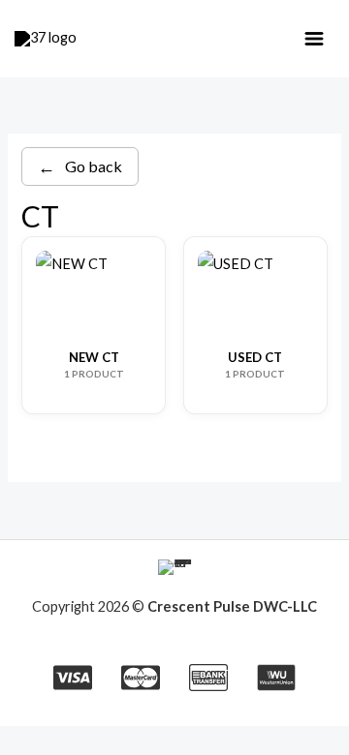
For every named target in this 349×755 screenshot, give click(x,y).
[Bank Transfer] (208, 677)
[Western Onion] (276, 677)
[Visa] (72, 677)
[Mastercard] (140, 677)
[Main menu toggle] (314, 38)
